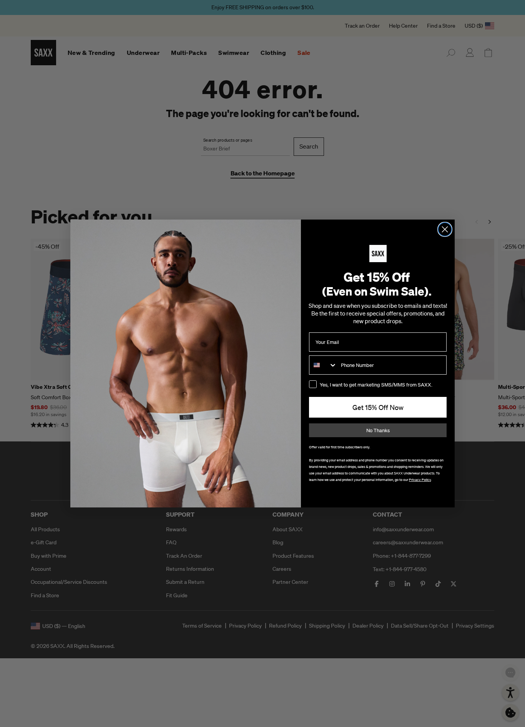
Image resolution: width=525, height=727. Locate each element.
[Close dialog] (445, 229)
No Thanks (378, 430)
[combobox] (323, 365)
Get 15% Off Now (378, 407)
